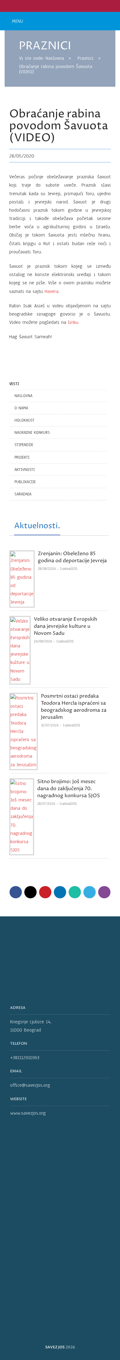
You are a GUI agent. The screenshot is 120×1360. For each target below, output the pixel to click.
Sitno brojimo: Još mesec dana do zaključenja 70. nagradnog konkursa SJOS (68, 788)
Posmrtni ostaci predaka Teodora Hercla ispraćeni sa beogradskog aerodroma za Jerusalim (73, 707)
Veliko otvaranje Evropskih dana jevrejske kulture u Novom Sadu (65, 626)
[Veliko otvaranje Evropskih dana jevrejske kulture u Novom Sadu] (20, 650)
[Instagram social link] (63, 6)
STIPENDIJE (23, 445)
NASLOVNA (23, 396)
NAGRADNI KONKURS (32, 432)
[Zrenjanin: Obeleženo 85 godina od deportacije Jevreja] (22, 578)
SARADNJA (22, 494)
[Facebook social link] (56, 6)
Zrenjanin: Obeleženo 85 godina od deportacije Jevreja (72, 557)
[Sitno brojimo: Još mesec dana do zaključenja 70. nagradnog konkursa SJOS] (21, 816)
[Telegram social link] (89, 892)
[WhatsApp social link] (75, 892)
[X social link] (30, 892)
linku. (73, 322)
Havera (51, 291)
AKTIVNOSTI (24, 469)
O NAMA (21, 408)
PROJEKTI (22, 457)
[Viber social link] (104, 892)
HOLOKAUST (24, 420)
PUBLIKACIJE (25, 482)
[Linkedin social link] (60, 892)
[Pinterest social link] (45, 892)
